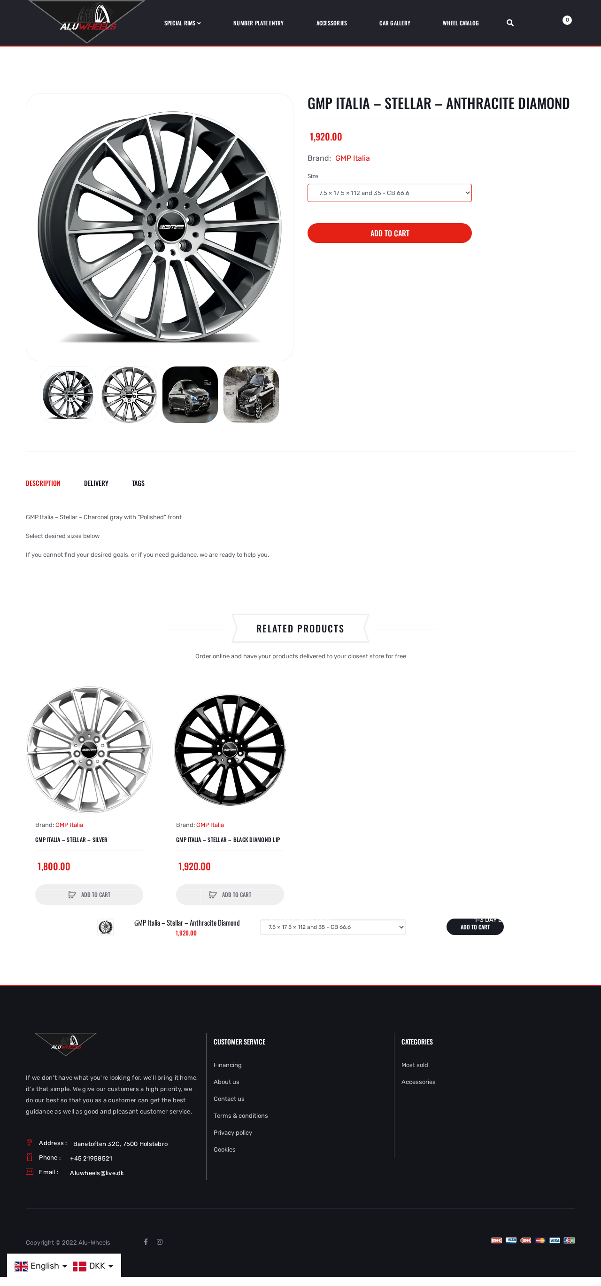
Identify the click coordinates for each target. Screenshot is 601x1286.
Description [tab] (43, 483)
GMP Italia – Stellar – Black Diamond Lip (228, 839)
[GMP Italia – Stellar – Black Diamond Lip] (230, 749)
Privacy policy (233, 1132)
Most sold (414, 1064)
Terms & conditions (241, 1115)
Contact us (229, 1098)
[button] (35, 749)
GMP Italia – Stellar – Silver (71, 839)
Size (313, 176)
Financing (228, 1064)
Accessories (418, 1081)
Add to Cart (389, 233)
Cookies (225, 1149)
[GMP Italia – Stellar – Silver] (89, 749)
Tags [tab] (138, 483)
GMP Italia (352, 158)
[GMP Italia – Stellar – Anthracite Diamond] (68, 394)
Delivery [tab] (96, 483)
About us (226, 1081)
